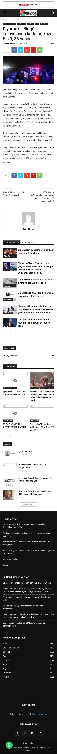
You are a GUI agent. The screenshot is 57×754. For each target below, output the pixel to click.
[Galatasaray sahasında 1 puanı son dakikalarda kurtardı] (10, 253)
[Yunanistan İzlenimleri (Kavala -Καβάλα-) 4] (10, 468)
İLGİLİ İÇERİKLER (11, 243)
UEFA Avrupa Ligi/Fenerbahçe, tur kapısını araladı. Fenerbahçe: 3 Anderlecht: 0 (41, 196)
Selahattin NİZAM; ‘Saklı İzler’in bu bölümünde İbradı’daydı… (23, 607)
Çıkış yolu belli (25, 451)
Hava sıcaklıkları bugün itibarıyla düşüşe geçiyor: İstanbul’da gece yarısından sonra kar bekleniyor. (35, 309)
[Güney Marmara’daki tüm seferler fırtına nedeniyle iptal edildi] (10, 283)
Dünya (6, 270)
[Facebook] (17, 733)
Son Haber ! (21, 24)
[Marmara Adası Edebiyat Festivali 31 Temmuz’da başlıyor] (10, 481)
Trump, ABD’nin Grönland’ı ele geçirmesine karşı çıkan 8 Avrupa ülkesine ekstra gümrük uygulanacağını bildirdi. (27, 590)
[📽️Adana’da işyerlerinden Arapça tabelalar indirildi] (15, 380)
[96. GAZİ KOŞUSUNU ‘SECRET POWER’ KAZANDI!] (15, 413)
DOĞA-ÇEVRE (8, 300)
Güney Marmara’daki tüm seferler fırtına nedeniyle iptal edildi (27, 598)
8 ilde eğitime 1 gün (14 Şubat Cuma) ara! (13, 194)
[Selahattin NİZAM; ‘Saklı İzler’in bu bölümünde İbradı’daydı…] (10, 296)
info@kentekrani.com (38, 714)
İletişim (32, 743)
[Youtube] (39, 733)
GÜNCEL (30, 24)
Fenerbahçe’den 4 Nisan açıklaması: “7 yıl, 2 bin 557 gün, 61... (42, 427)
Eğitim (6, 326)
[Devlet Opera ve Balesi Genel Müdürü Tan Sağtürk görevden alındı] (10, 323)
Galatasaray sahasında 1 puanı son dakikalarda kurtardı (27, 583)
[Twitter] (32, 733)
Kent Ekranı (10, 43)
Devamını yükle (27, 504)
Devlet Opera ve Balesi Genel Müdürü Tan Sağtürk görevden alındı (34, 322)
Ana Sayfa (6, 19)
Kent (37, 24)
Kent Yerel (44, 24)
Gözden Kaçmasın (20, 19)
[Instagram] (25, 733)
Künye (24, 743)
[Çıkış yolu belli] (10, 455)
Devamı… (7, 565)
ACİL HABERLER (29, 243)
